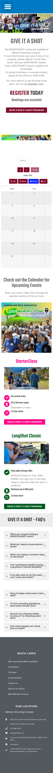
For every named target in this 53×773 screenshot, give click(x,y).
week (24, 181)
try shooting (31, 84)
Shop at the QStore (16, 689)
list (44, 181)
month (34, 181)
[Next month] (26, 169)
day (14, 181)
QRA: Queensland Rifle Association (23, 661)
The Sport (12, 672)
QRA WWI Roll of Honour (18, 694)
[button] (7, 6)
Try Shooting (13, 667)
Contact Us (13, 683)
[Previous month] (20, 169)
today (34, 170)
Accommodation (15, 678)
